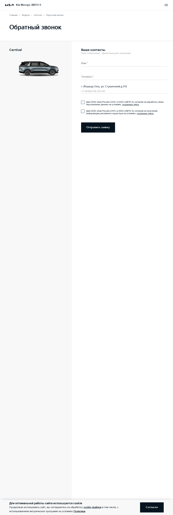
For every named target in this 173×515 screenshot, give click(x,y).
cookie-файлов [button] (92, 507)
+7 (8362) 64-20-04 (93, 91)
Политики (79, 511)
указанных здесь (130, 104)
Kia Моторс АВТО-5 (28, 5)
